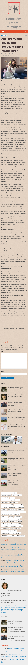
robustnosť (17, 523)
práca (19, 521)
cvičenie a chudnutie (7, 500)
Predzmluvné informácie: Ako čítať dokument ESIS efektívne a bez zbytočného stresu (15, 411)
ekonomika (5, 502)
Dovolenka (3, 612)
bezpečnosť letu (6, 495)
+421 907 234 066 (5, 593)
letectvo (20, 509)
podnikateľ (17, 516)
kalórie (4, 509)
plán (11, 516)
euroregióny (13, 502)
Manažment (7, 607)
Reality (2, 607)
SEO (9, 606)
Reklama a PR (14, 606)
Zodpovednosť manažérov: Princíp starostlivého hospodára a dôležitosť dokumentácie (16, 404)
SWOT (12, 609)
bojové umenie (17, 495)
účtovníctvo (20, 535)
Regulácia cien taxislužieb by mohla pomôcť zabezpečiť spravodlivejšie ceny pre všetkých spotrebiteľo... (13, 571)
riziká (10, 523)
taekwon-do (5, 528)
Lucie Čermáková (15, 623)
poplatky (16, 519)
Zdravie (8, 609)
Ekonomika (3, 609)
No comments (22, 623)
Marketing (9, 610)
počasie (5, 521)
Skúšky (17, 610)
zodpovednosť (6, 535)
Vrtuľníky (19, 606)
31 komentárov (15, 452)
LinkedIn (3, 596)
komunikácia (12, 509)
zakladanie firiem (6, 533)
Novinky (3, 600)
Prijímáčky (13, 607)
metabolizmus (21, 512)
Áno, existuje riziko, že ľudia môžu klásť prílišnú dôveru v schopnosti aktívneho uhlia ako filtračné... (12, 661)
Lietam (23, 600)
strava (20, 526)
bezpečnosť (12, 493)
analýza (4, 493)
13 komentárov (15, 484)
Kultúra (13, 610)
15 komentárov (15, 469)
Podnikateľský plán (18, 609)
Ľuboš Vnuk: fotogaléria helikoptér (15, 473)
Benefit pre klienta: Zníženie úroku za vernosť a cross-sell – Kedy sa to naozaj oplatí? (16, 426)
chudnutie (5, 497)
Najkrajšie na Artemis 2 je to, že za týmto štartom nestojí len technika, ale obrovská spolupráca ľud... (13, 549)
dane (17, 500)
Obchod (21, 610)
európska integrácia (7, 504)
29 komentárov (15, 461)
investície (21, 507)
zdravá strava (17, 533)
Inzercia (8, 602)
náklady (16, 514)
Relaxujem (3, 602)
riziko (4, 523)
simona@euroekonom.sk (6, 592)
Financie (23, 607)
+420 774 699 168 (5, 595)
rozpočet (5, 526)
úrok (13, 535)
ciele (12, 497)
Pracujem (7, 600)
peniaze (4, 516)
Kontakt (12, 602)
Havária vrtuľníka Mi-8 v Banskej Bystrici (16, 450)
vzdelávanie (5, 530)
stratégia (13, 526)
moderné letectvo (7, 514)
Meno (2, 371)
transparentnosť (15, 528)
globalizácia (12, 507)
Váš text (3, 351)
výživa (13, 530)
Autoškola (24, 606)
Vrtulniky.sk (5, 53)
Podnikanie (18, 607)
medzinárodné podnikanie (8, 512)
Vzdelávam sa (18, 600)
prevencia (12, 521)
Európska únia (19, 504)
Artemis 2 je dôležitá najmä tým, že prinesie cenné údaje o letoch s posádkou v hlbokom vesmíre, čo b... (13, 555)
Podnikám (4, 35)
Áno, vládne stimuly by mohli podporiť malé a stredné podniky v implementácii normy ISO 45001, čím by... (13, 650)
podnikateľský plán (7, 519)
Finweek (4, 507)
